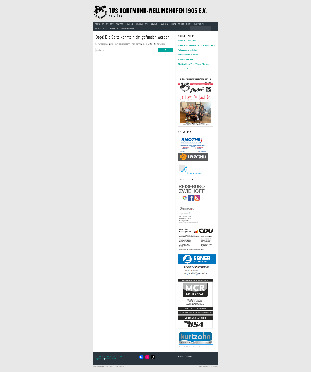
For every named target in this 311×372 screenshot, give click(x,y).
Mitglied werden (109, 356)
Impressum (99, 359)
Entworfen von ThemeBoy (208, 367)
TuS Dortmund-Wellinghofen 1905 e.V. (158, 10)
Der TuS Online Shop (186, 69)
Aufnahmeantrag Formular (188, 55)
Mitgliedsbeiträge (185, 59)
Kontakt (98, 356)
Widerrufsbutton (127, 28)
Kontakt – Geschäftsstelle (188, 41)
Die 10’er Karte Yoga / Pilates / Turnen (193, 64)
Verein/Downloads (112, 359)
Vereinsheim (114, 28)
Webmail (189, 356)
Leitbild (119, 356)
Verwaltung (180, 356)
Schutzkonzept (108, 24)
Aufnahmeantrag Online (187, 50)
